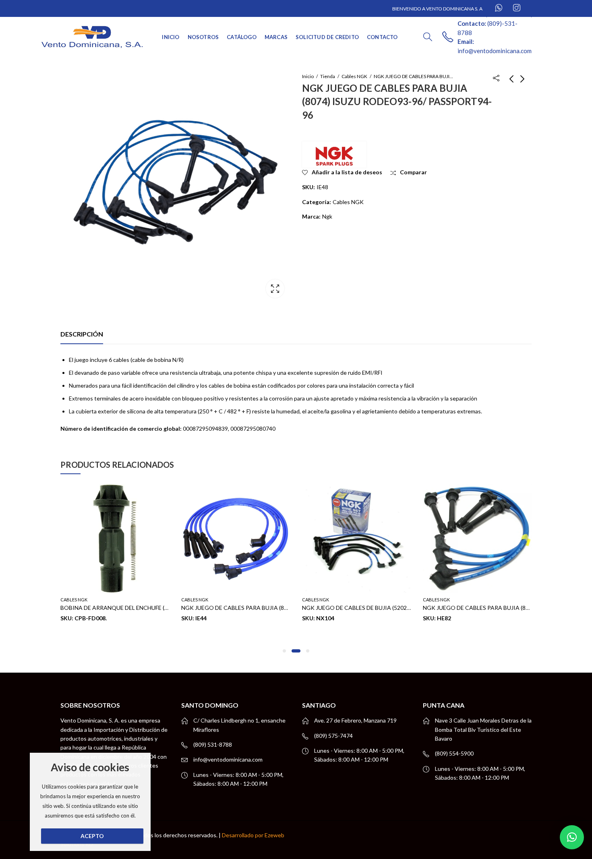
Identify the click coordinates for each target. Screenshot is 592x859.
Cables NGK (354, 76)
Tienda (327, 76)
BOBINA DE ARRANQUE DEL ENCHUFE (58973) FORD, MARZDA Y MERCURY (159, 607)
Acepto (92, 835)
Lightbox (275, 288)
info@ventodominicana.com (228, 759)
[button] (284, 651)
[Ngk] (334, 154)
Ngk (327, 216)
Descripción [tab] (81, 334)
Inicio (308, 76)
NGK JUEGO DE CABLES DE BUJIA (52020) (357, 607)
